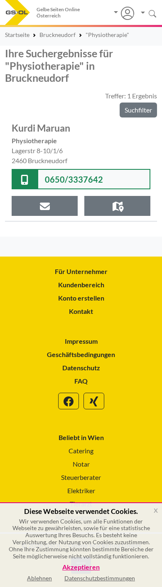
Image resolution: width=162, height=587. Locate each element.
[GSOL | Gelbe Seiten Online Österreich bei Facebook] (68, 401)
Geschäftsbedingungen (81, 354)
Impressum (81, 341)
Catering (81, 451)
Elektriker (81, 490)
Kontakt (81, 311)
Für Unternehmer (81, 271)
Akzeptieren (81, 567)
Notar (81, 464)
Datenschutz (81, 368)
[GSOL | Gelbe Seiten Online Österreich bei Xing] (93, 401)
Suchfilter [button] (138, 110)
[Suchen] (145, 13)
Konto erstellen (81, 298)
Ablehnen (39, 578)
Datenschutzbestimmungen (99, 578)
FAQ (81, 381)
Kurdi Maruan (41, 128)
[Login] (124, 13)
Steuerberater (81, 477)
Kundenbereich (81, 285)
